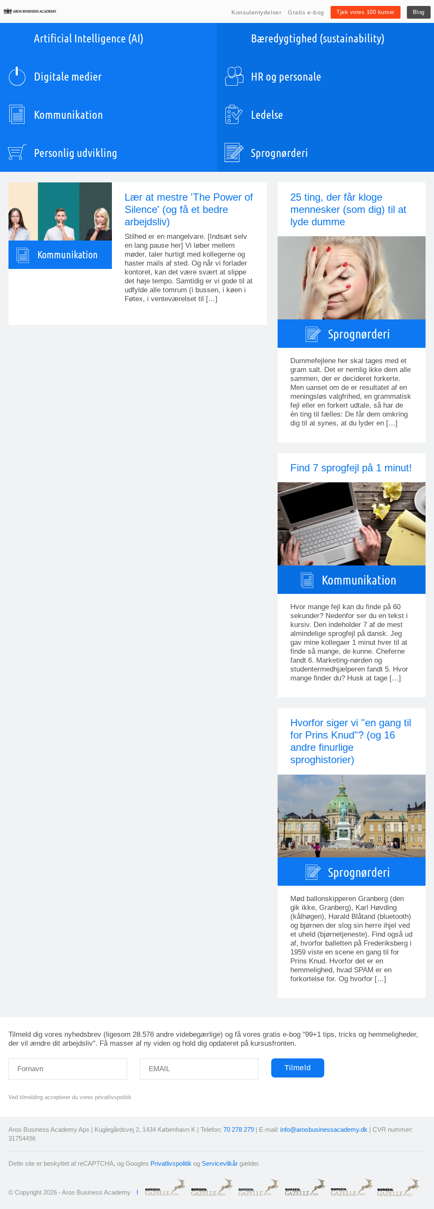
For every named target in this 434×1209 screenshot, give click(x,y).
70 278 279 (238, 1129)
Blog (419, 12)
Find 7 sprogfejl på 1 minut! (351, 467)
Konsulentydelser (256, 12)
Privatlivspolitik (171, 1163)
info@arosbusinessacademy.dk (323, 1129)
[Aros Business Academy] (29, 11)
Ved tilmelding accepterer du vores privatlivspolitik (69, 1097)
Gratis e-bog (306, 12)
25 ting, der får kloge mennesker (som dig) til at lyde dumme (348, 209)
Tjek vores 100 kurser (366, 12)
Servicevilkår (220, 1163)
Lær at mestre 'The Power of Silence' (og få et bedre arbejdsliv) (189, 209)
